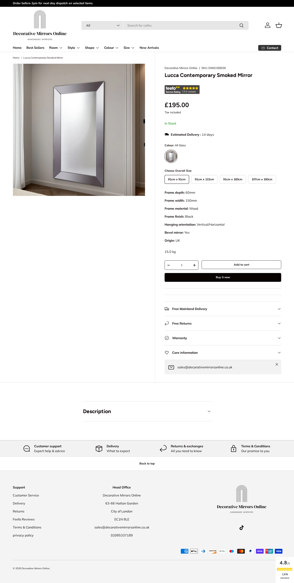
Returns (18, 511)
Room (53, 48)
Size (127, 48)
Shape (89, 48)
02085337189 (122, 535)
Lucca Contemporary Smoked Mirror (43, 58)
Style (71, 48)
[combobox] (165, 25)
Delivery (19, 503)
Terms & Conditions (27, 527)
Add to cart (241, 264)
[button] (278, 25)
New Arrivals (149, 48)
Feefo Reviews (24, 519)
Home (17, 48)
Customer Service (26, 495)
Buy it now (223, 277)
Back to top (147, 463)
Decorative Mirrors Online (181, 68)
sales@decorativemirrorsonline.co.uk (121, 527)
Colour (109, 48)
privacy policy (23, 535)
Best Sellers (35, 48)
